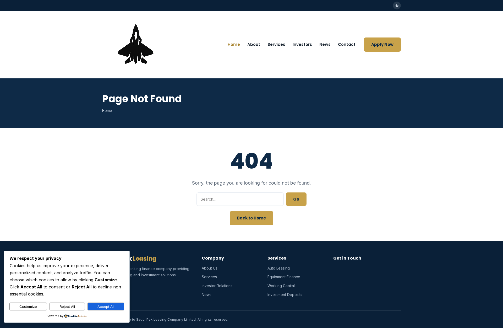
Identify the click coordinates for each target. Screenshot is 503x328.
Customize (28, 306)
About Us (209, 268)
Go (296, 199)
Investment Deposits (284, 294)
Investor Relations (217, 285)
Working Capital (281, 285)
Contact (347, 44)
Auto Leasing (278, 268)
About (253, 44)
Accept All (105, 306)
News (325, 44)
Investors (302, 44)
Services (276, 44)
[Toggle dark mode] (397, 5)
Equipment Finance (283, 277)
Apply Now (382, 44)
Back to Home (251, 218)
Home (234, 44)
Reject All (67, 306)
